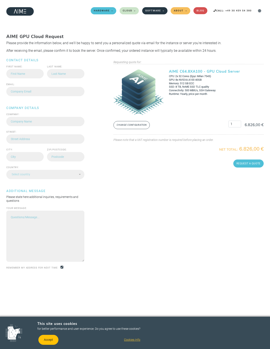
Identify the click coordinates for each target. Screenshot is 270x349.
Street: (11, 132)
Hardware (102, 10)
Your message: (16, 208)
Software (153, 10)
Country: (12, 167)
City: (9, 149)
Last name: (54, 66)
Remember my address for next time (32, 267)
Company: (13, 114)
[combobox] (45, 174)
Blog (200, 10)
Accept (48, 339)
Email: (10, 84)
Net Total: (228, 149)
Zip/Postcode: (57, 149)
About (179, 10)
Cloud (127, 10)
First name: (14, 66)
